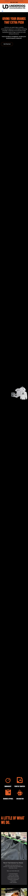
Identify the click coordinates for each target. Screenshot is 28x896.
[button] (2, 11)
